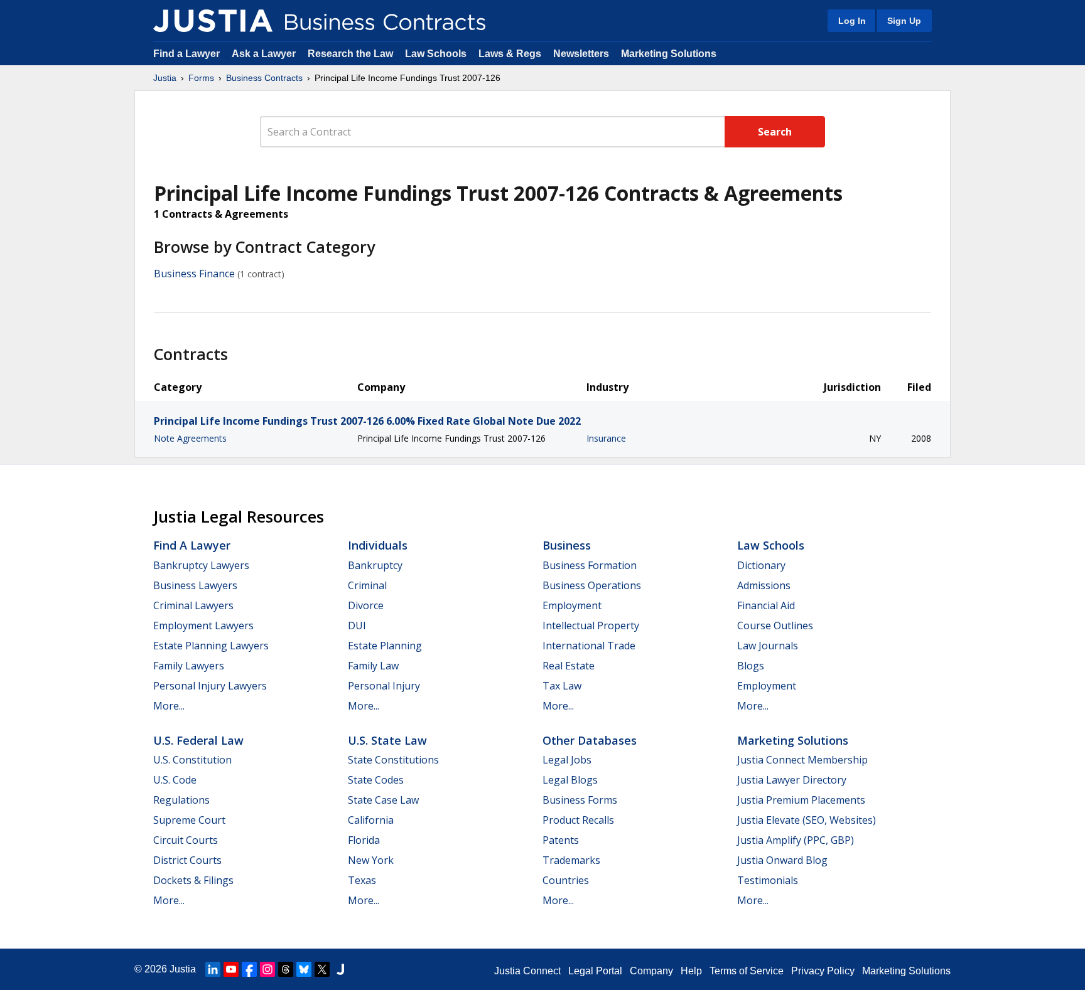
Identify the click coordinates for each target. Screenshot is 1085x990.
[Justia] (213, 20)
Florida (364, 840)
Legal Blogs (570, 780)
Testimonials (767, 880)
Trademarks (571, 860)
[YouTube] (231, 969)
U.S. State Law (387, 740)
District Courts (187, 860)
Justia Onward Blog (782, 860)
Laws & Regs (509, 53)
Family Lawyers (188, 666)
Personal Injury (384, 686)
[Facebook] (249, 969)
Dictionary (761, 565)
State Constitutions (393, 760)
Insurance (606, 438)
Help (691, 971)
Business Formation (589, 565)
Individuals (378, 545)
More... (169, 706)
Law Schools (436, 53)
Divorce (366, 605)
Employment (572, 605)
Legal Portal (595, 971)
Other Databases (589, 740)
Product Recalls (578, 820)
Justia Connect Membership (802, 760)
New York (371, 860)
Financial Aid (766, 605)
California (371, 820)
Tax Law (561, 686)
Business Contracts (264, 78)
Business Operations (591, 585)
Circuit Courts (185, 840)
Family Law (373, 666)
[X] (322, 969)
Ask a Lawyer (265, 53)
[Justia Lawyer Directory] (340, 969)
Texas (362, 880)
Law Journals (767, 645)
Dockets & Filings (193, 880)
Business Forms (579, 800)
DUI (357, 625)
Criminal (367, 585)
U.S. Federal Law (198, 740)
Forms (201, 78)
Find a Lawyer (186, 53)
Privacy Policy (823, 971)
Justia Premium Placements (801, 800)
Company (651, 971)
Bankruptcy (375, 565)
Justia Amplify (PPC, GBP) (795, 840)
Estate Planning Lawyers (211, 645)
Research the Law (350, 53)
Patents (560, 840)
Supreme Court (189, 820)
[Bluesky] (303, 969)
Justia (164, 78)
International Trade (588, 645)
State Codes (376, 780)
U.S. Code (175, 780)
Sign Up (904, 21)
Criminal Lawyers (193, 605)
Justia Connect (527, 971)
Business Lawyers (195, 585)
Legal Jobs (566, 760)
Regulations (181, 800)
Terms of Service (747, 971)
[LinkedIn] (212, 969)
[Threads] (285, 969)
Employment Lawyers (203, 625)
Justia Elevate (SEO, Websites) (806, 820)
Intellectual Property (590, 625)
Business (566, 545)
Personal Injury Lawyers (210, 686)
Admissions (764, 585)
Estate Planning (385, 645)
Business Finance (194, 273)
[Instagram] (267, 969)
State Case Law (383, 800)
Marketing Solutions (668, 53)
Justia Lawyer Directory (791, 780)
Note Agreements (190, 438)
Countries (565, 880)
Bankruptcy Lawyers (201, 565)
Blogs (750, 666)
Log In (852, 21)
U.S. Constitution (192, 760)
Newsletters (581, 53)
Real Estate (568, 666)
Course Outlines (775, 625)
